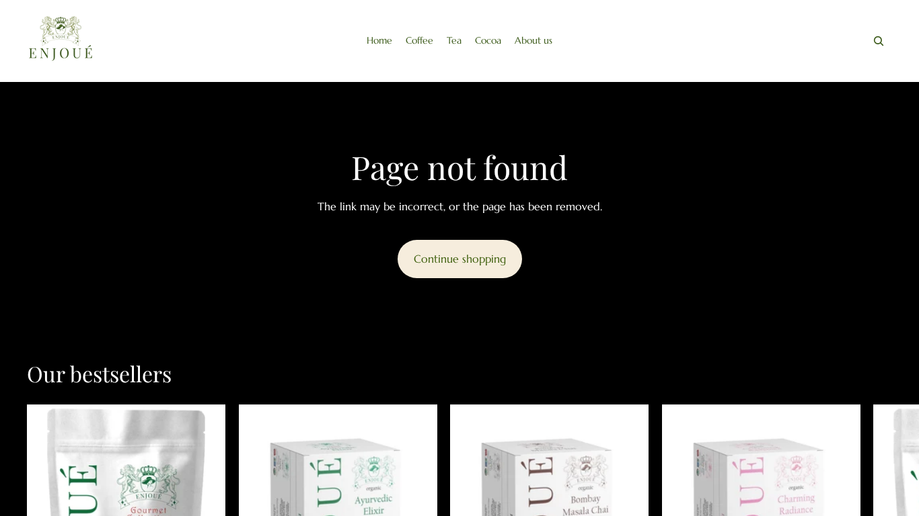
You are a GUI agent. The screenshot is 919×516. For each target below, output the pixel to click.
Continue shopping (460, 258)
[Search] (878, 41)
